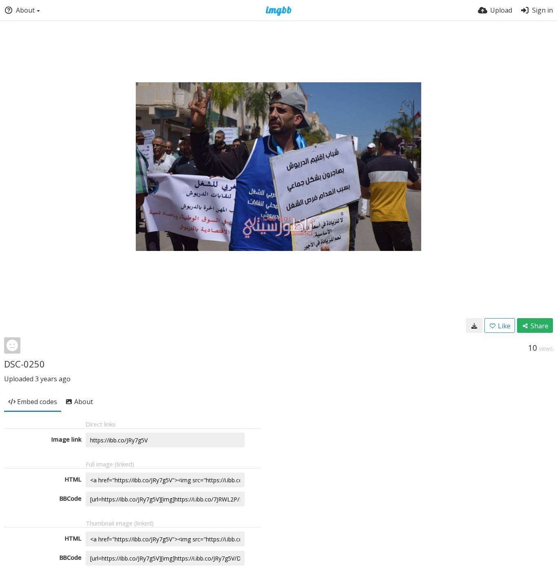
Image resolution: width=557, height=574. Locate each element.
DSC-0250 (24, 364)
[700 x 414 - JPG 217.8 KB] (474, 325)
